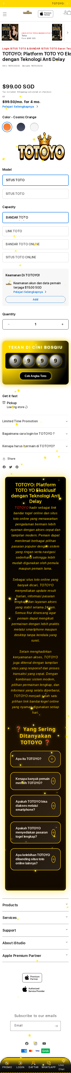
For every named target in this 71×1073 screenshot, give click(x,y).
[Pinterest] (18, 468)
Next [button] (67, 4)
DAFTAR (34, 1067)
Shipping (22, 92)
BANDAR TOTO (17, 217)
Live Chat (61, 1067)
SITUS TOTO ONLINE (21, 257)
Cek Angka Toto (35, 376)
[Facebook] (5, 468)
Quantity (8, 314)
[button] (4, 14)
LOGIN (20, 1067)
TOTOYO (22, 507)
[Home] (27, 12)
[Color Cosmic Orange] (7, 127)
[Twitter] (11, 468)
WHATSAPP (49, 1067)
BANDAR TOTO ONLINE (22, 244)
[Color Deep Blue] (21, 127)
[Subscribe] (56, 1026)
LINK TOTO (14, 231)
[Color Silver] (34, 127)
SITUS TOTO (15, 180)
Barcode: (26, 65)
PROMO (7, 1067)
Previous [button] (4, 4)
